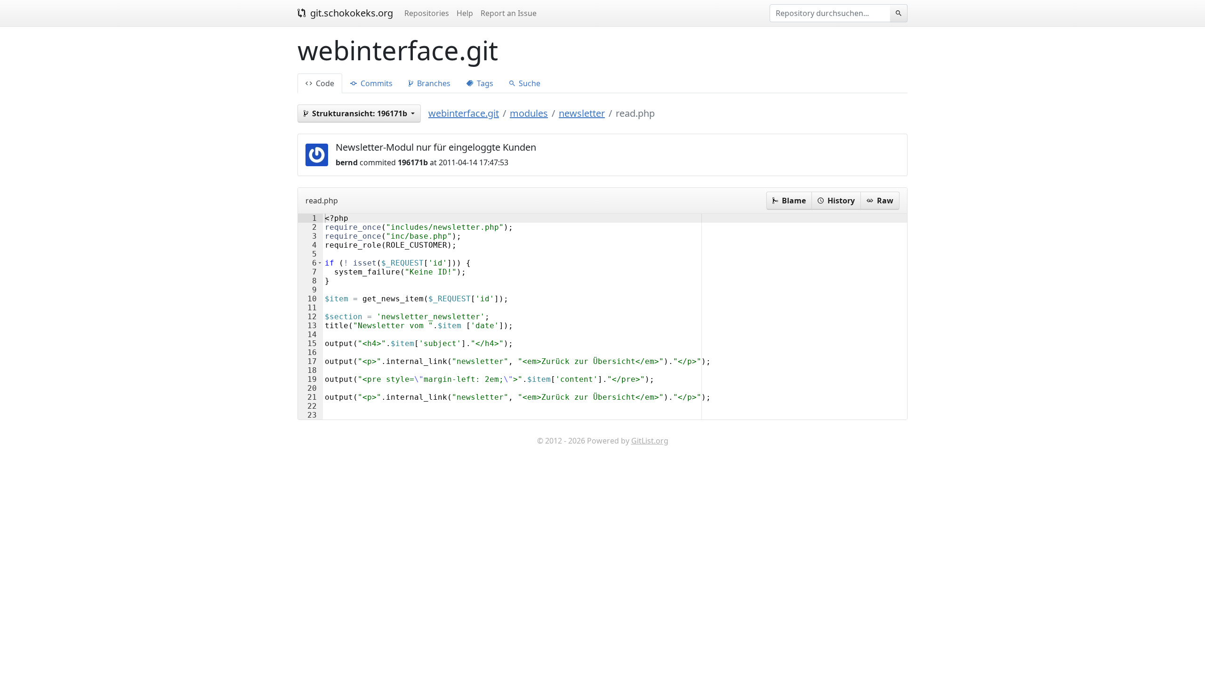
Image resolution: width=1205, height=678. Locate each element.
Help (465, 13)
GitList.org (649, 441)
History (840, 200)
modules (529, 113)
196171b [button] (360, 113)
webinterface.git (463, 113)
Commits (376, 83)
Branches (432, 83)
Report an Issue (509, 13)
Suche (528, 83)
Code (324, 83)
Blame (793, 200)
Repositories (426, 13)
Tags (484, 83)
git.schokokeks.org (350, 13)
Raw (884, 200)
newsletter (582, 113)
